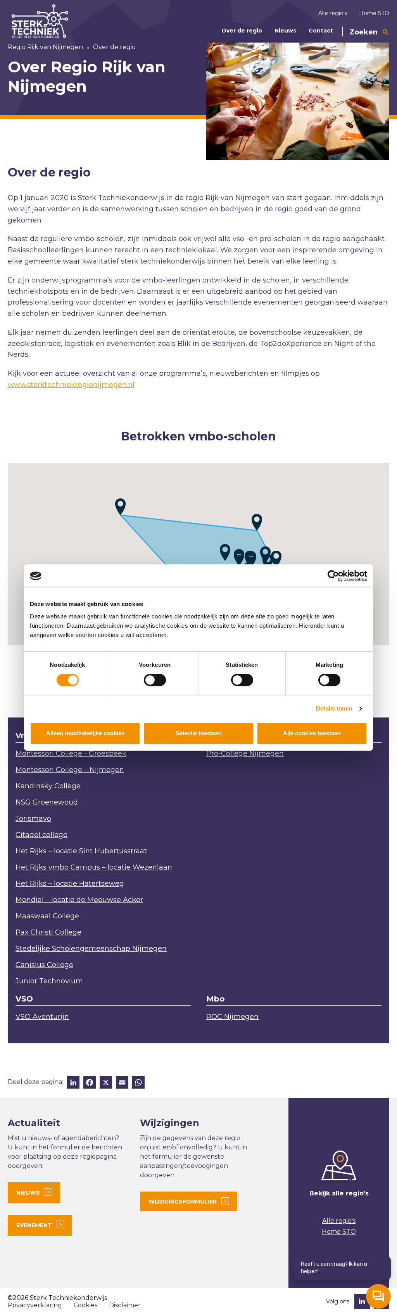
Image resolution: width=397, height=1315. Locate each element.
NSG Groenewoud (47, 802)
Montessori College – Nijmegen (70, 769)
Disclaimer (125, 1305)
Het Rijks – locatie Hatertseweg (70, 883)
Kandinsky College (48, 786)
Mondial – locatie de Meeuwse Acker (79, 900)
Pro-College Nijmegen (245, 753)
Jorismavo (33, 818)
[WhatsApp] (138, 1083)
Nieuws (285, 30)
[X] (106, 1083)
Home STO (374, 13)
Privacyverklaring (35, 1305)
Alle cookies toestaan (312, 733)
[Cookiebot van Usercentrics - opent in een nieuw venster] (333, 576)
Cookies (85, 1305)
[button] (276, 559)
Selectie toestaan (199, 733)
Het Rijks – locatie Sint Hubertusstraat (81, 851)
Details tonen (334, 708)
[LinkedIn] (73, 1083)
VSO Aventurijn (42, 1016)
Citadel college (41, 834)
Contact (321, 30)
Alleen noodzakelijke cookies (85, 733)
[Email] (122, 1083)
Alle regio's (332, 13)
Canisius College (44, 965)
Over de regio (241, 30)
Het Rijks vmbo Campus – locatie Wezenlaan (94, 867)
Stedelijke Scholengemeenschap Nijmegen (91, 948)
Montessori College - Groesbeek (71, 753)
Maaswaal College (47, 916)
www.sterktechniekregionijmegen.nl (71, 384)
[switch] (155, 680)
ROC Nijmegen (232, 1016)
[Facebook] (89, 1083)
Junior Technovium (49, 981)
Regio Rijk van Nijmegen (45, 47)
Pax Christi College (48, 932)
